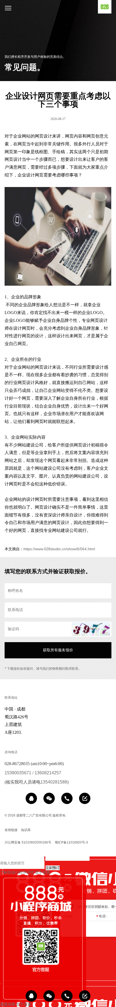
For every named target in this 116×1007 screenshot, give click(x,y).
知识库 (26, 830)
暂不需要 (42, 872)
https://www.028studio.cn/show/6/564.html (59, 549)
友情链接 (11, 830)
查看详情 (7, 1004)
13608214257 (48, 773)
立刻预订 (53, 868)
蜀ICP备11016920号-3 (71, 842)
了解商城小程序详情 (17, 872)
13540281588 (53, 782)
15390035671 (18, 773)
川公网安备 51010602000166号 (28, 842)
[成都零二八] (104, 7)
